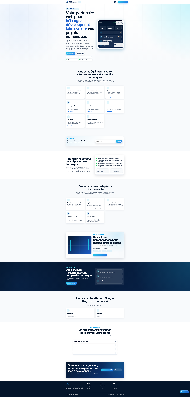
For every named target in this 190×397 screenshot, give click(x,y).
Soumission (115, 388)
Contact (111, 1)
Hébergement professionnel (72, 57)
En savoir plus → (70, 97)
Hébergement (84, 1)
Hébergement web (90, 385)
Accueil (79, 1)
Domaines (89, 1)
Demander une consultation (107, 369)
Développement (102, 385)
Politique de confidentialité (120, 394)
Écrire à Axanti (115, 386)
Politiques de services (111, 394)
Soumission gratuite (123, 1)
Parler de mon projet (71, 53)
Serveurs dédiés (90, 389)
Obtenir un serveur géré (71, 283)
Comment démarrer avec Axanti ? (80, 352)
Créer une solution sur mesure (100, 254)
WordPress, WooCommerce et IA (85, 59)
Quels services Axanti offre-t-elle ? (81, 341)
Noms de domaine (90, 386)
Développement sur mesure (72, 59)
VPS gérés (88, 388)
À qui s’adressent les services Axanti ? (81, 345)
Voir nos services (80, 53)
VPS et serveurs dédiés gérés (85, 57)
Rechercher (119, 141)
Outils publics (102, 389)
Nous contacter (118, 369)
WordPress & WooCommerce (105, 386)
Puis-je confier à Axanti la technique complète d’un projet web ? (86, 348)
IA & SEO (101, 388)
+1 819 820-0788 (116, 385)
